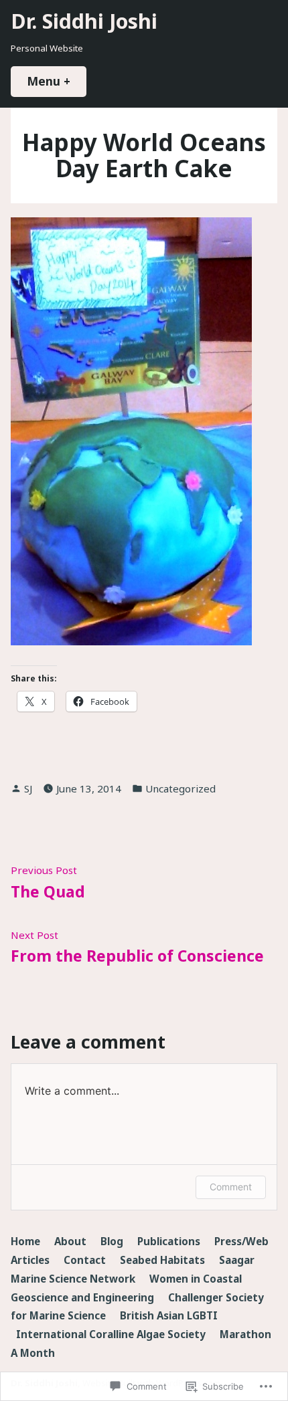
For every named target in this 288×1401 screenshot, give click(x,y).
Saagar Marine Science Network (133, 1269)
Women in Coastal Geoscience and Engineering (126, 1288)
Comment (231, 1186)
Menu (56, 81)
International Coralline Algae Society (111, 1334)
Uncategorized (180, 788)
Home (25, 1241)
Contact (85, 1260)
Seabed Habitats (162, 1260)
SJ (28, 788)
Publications (168, 1241)
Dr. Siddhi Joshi (84, 21)
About (70, 1241)
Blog (111, 1241)
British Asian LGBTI (169, 1315)
